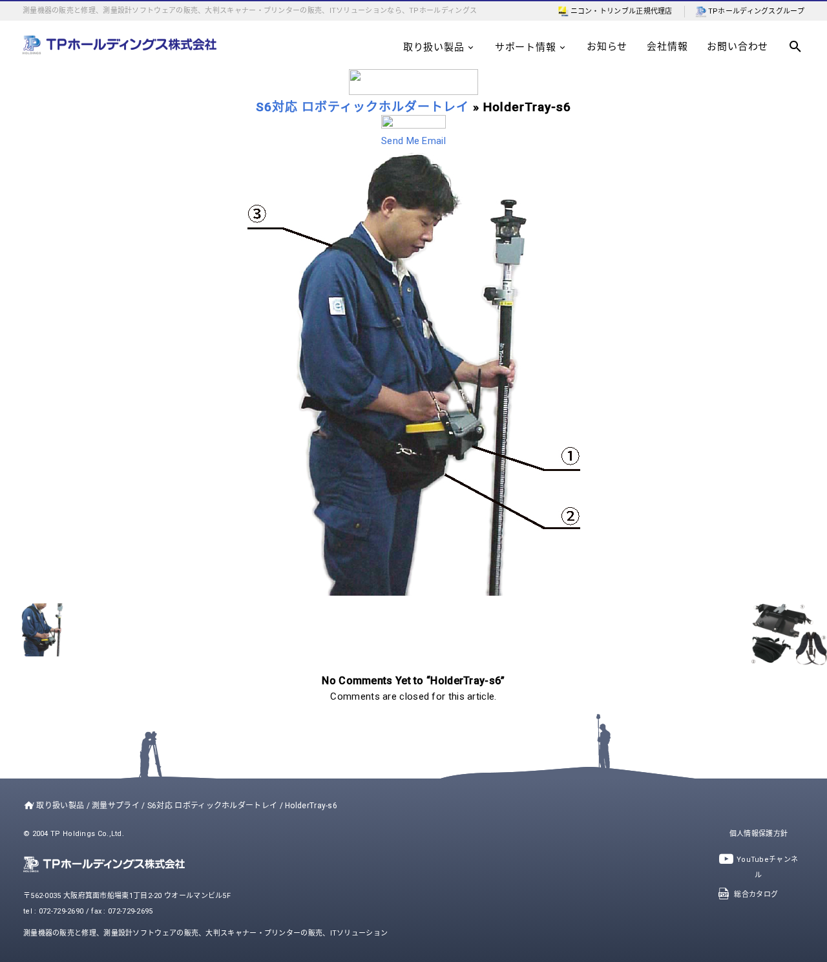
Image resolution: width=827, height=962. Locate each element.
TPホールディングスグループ (756, 11)
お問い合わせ (737, 46)
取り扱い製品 (434, 47)
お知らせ (607, 46)
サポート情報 (525, 47)
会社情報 (667, 46)
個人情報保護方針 (758, 834)
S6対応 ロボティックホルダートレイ (362, 106)
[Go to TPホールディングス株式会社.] (26, 805)
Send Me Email (413, 141)
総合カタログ (756, 894)
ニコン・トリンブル (603, 11)
